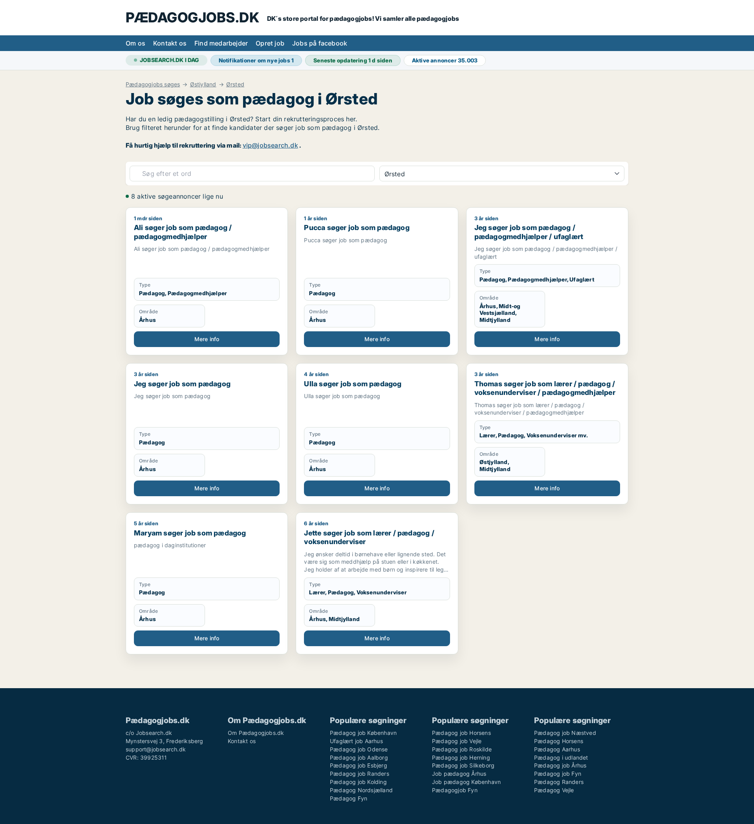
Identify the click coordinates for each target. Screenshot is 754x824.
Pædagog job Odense (359, 749)
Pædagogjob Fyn (455, 790)
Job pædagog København (466, 781)
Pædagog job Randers (359, 773)
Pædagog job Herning (461, 757)
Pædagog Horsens (558, 741)
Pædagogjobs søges (153, 84)
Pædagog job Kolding (358, 781)
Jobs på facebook (319, 43)
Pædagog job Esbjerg (358, 765)
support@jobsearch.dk (156, 749)
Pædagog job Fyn (557, 773)
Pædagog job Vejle (456, 741)
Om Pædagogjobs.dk (256, 732)
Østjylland (203, 84)
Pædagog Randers (559, 781)
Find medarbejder (221, 43)
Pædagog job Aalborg (359, 757)
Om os (135, 43)
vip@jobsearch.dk (270, 145)
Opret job (270, 43)
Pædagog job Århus (560, 765)
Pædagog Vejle (554, 790)
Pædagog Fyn (348, 798)
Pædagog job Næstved (565, 732)
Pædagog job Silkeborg (463, 765)
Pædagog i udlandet (561, 757)
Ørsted (235, 84)
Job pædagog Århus (459, 773)
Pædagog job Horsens (461, 732)
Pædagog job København (363, 732)
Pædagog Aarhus (557, 749)
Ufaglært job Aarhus (356, 741)
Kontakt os (170, 43)
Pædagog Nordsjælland (361, 790)
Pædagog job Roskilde (462, 749)
